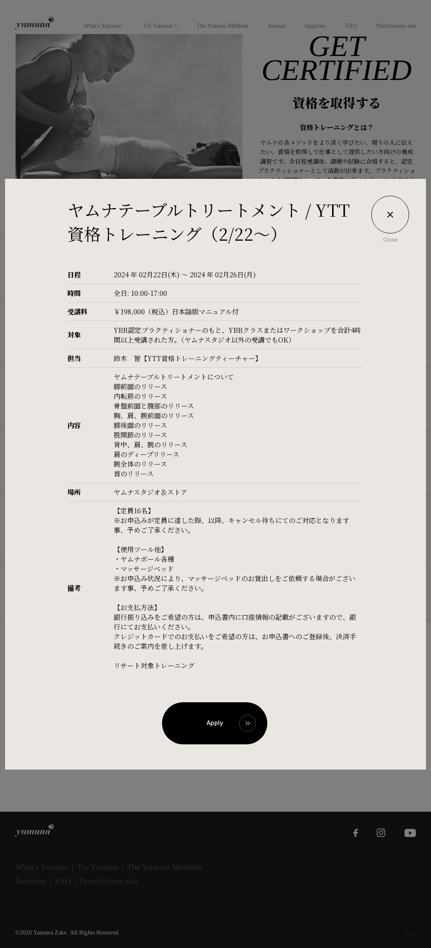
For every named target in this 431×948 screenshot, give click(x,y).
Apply (215, 722)
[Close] (390, 215)
